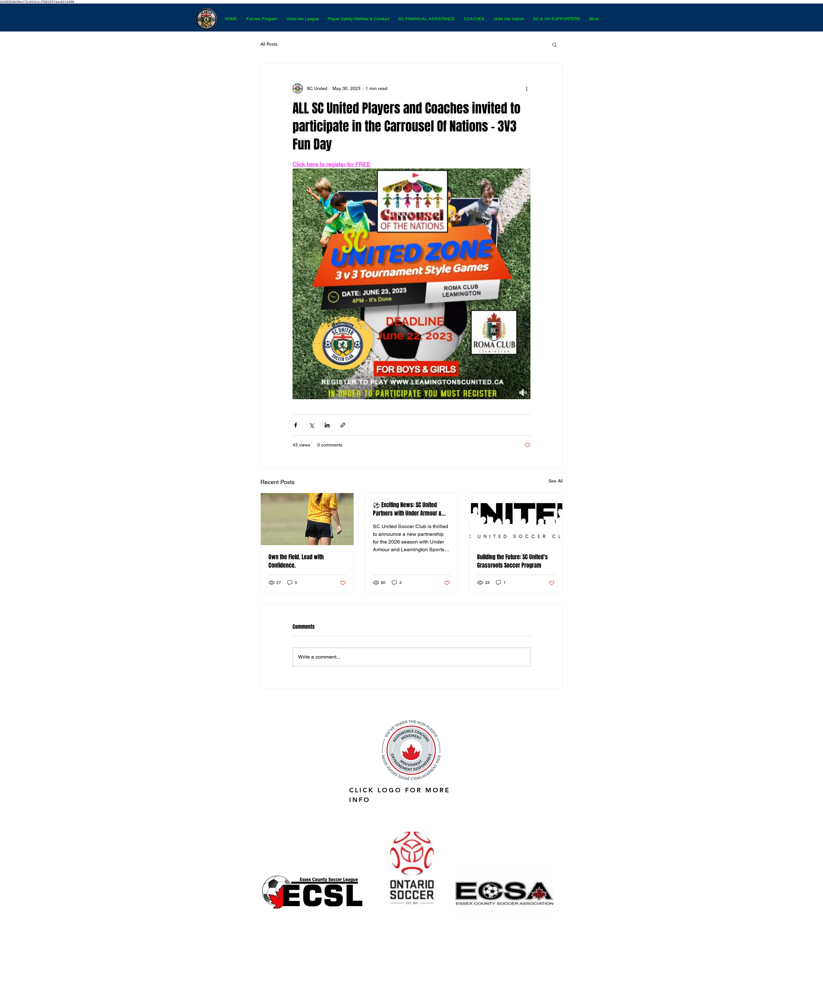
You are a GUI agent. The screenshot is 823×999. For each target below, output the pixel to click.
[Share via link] (343, 425)
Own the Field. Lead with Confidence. (296, 561)
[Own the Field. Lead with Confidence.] (307, 519)
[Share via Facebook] (296, 425)
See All (555, 480)
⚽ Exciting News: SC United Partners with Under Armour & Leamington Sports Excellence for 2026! (411, 509)
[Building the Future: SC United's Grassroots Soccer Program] (515, 519)
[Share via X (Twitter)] (311, 425)
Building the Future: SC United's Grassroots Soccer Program (512, 561)
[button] (554, 44)
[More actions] (526, 88)
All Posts (268, 44)
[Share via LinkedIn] (327, 425)
